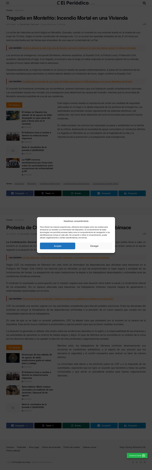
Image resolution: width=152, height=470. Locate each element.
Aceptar (57, 245)
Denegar (94, 245)
